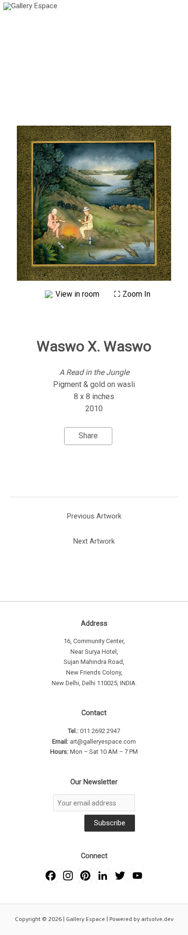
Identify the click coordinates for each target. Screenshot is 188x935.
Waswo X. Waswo (94, 346)
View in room (78, 294)
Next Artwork (94, 541)
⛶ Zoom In (132, 294)
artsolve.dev (157, 919)
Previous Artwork (94, 516)
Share (88, 435)
